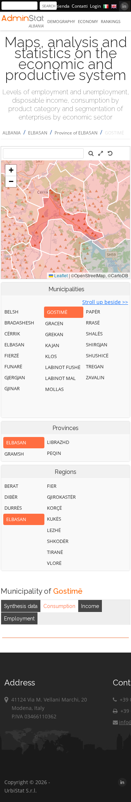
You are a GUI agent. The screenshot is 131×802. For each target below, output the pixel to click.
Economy (88, 21)
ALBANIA (12, 133)
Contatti (80, 6)
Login (95, 6)
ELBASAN (37, 133)
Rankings (110, 21)
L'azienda (60, 6)
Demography (61, 21)
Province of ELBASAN (76, 133)
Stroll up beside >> (105, 302)
